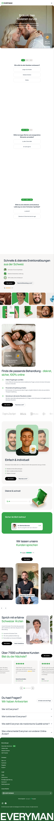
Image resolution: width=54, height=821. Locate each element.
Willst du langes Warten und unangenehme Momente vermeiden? (27, 136)
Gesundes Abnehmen (6, 746)
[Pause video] (27, 584)
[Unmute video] (35, 601)
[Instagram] (2, 803)
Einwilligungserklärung (6, 780)
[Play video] (50, 584)
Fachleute (3, 763)
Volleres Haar (4, 748)
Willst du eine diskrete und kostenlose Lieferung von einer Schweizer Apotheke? (27, 206)
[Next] (5, 608)
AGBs (2, 775)
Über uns (3, 760)
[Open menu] (51, 3)
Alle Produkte (4, 753)
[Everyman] (7, 3)
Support (3, 767)
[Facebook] (5, 803)
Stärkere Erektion (5, 750)
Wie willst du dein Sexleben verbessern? (27, 65)
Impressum (4, 782)
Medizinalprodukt (5, 784)
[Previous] (1, 608)
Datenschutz (4, 777)
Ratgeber (3, 765)
